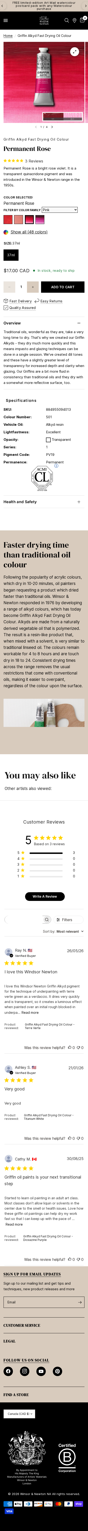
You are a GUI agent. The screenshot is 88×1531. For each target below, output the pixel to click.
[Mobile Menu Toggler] (5, 20)
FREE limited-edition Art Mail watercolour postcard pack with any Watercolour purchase (44, 6)
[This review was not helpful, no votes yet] (78, 1048)
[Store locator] (74, 20)
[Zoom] (74, 51)
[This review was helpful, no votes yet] (69, 1048)
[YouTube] (41, 1371)
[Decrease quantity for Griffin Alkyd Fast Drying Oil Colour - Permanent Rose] (9, 287)
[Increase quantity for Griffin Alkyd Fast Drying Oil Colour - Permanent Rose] (33, 287)
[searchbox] (24, 919)
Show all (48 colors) (29, 232)
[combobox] (63, 931)
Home (8, 36)
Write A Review (45, 896)
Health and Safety (20, 501)
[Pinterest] (57, 1371)
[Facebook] (8, 1371)
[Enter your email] (79, 1302)
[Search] (67, 20)
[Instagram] (24, 1371)
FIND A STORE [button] (16, 1394)
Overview (12, 323)
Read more (30, 1012)
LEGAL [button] (10, 1341)
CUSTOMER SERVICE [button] (22, 1325)
